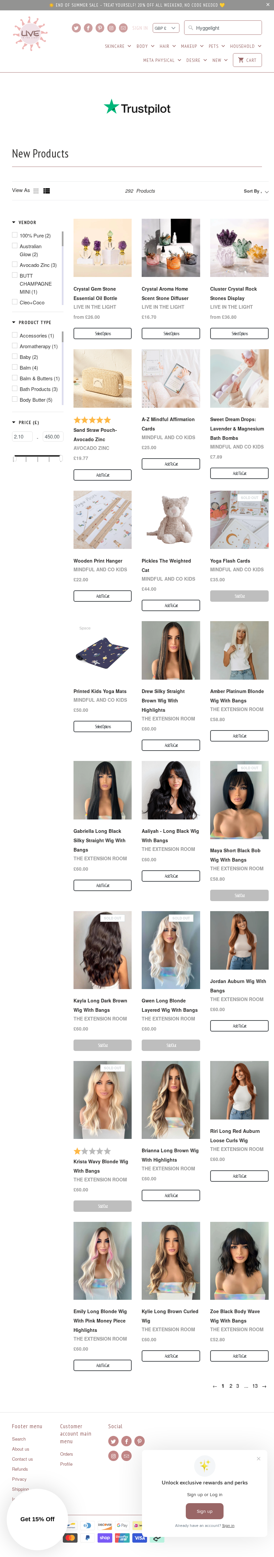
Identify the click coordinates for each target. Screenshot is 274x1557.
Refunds (20, 1469)
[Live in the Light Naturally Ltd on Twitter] (76, 27)
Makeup (189, 46)
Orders (66, 1454)
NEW (218, 60)
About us (20, 1449)
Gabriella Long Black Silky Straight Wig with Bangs (100, 840)
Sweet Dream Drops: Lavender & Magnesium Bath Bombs (237, 428)
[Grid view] (36, 191)
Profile (66, 1464)
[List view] (46, 191)
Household (243, 46)
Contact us (22, 1459)
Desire (194, 60)
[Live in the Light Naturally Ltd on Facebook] (88, 27)
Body (143, 46)
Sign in (140, 28)
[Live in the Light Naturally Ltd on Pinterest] (100, 27)
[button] (24, 222)
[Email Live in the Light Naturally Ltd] (123, 27)
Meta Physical (159, 60)
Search (19, 1439)
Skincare (115, 46)
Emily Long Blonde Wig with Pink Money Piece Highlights (100, 1320)
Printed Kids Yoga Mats (100, 691)
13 (255, 1385)
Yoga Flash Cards (230, 560)
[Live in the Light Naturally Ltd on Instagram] (111, 27)
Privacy (19, 1479)
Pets (214, 46)
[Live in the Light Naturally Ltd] (30, 33)
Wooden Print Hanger (98, 560)
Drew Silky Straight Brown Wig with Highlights (163, 700)
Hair (165, 46)
